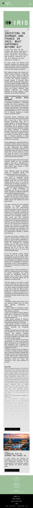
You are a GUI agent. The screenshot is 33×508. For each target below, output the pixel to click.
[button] (29, 4)
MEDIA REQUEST (16, 499)
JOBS (16, 503)
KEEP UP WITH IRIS (16, 501)
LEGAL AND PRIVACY (10, 506)
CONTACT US (16, 496)
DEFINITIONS (20, 506)
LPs (27, 506)
